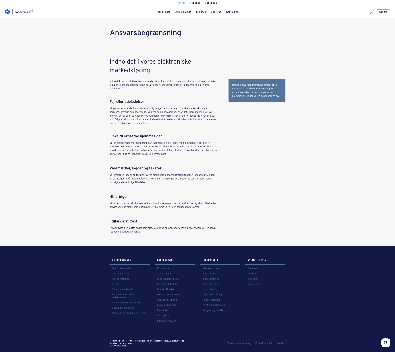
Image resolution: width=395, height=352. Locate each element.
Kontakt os (232, 11)
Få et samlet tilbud (167, 284)
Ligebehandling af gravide (126, 302)
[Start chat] (385, 342)
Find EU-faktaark (166, 320)
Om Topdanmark (121, 268)
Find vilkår (163, 310)
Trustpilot (253, 279)
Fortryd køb (163, 315)
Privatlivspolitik (263, 343)
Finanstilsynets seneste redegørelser (125, 296)
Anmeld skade (183, 11)
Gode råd (216, 11)
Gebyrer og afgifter (213, 310)
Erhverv (195, 3)
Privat (181, 3)
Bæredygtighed (120, 279)
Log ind (383, 11)
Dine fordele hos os (168, 279)
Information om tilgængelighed (129, 313)
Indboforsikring (210, 279)
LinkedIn (252, 273)
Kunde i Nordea (166, 289)
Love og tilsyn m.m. (123, 308)
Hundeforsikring (211, 299)
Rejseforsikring (210, 284)
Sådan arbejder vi (122, 289)
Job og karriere (120, 273)
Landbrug (211, 3)
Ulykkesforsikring (212, 294)
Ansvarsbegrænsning (239, 343)
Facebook (253, 268)
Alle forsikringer (211, 268)
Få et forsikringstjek (213, 305)
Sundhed (201, 11)
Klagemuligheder (166, 305)
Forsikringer (163, 11)
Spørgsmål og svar (167, 299)
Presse (116, 284)
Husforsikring (209, 289)
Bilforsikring (209, 273)
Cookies (281, 343)
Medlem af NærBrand (169, 294)
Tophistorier (254, 284)
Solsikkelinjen (164, 273)
